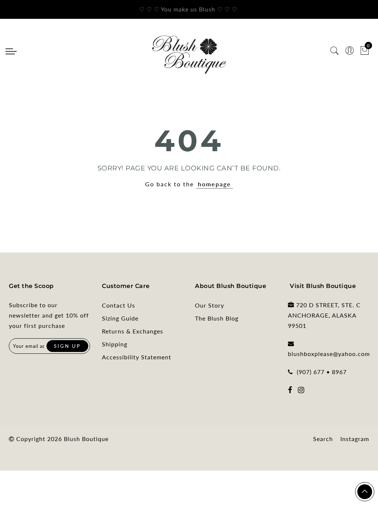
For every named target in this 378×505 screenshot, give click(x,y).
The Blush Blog (216, 318)
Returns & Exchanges (132, 331)
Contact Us (118, 305)
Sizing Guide (120, 318)
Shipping (114, 344)
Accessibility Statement (136, 356)
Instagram (354, 438)
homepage (214, 183)
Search (323, 438)
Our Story (209, 305)
